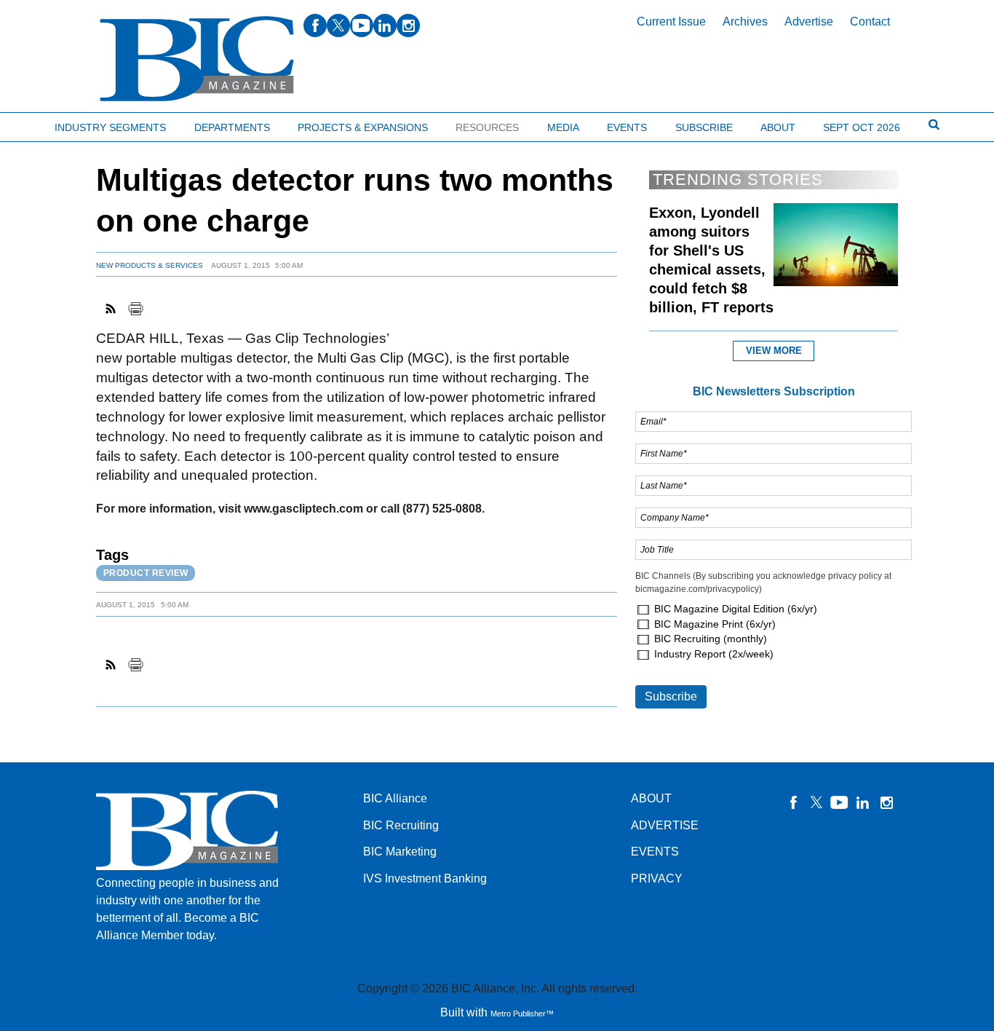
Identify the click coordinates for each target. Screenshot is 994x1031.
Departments (232, 127)
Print (135, 308)
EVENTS (655, 851)
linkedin (385, 25)
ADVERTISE (665, 825)
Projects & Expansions (363, 127)
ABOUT (651, 798)
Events (627, 127)
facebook (315, 25)
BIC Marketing (400, 851)
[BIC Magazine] (197, 59)
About (777, 127)
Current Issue (671, 21)
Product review (145, 573)
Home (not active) (43, 124)
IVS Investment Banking (425, 878)
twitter (338, 25)
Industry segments (110, 127)
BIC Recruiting (401, 825)
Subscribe (704, 127)
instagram (408, 25)
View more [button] (774, 350)
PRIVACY (657, 878)
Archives (745, 21)
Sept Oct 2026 (861, 127)
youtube (361, 25)
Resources (487, 127)
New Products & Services (149, 265)
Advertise (808, 21)
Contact (870, 21)
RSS (111, 308)
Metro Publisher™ (522, 1013)
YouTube (839, 802)
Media (563, 127)
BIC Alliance (395, 798)
